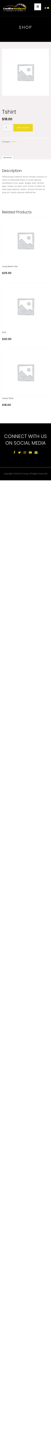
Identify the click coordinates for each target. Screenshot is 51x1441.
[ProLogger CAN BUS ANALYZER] (14, 7)
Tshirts (14, 142)
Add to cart (23, 128)
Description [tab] (8, 157)
